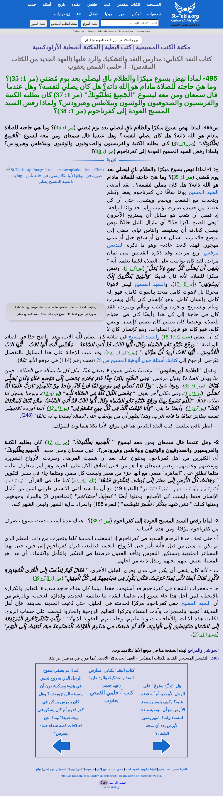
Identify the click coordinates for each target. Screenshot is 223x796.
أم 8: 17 (184, 284)
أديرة (72, 769)
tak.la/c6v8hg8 (111, 787)
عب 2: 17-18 (176, 337)
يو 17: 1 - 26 (121, 352)
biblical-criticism (125, 31)
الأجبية (136, 769)
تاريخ (105, 769)
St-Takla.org (78, 31)
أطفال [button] (93, 14)
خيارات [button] (60, 14)
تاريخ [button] (61, 4)
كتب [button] (107, 4)
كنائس (80, 769)
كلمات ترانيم (62, 769)
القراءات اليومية (149, 769)
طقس (120, 769)
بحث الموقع (90, 23)
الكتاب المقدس (180, 769)
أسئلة (128, 769)
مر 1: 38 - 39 (48, 578)
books (91, 31)
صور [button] (122, 14)
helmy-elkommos (105, 31)
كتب (98, 769)
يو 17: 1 (196, 408)
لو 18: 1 (134, 268)
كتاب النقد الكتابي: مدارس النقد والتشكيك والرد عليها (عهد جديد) (111, 678)
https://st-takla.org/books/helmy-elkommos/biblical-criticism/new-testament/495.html (111, 775)
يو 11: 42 (58, 408)
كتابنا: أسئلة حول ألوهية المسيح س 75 (136, 360)
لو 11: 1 (193, 393)
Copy (104, 782)
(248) (27, 415)
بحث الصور (38, 23)
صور (45, 769)
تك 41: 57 (84, 480)
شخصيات (90, 769)
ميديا (52, 769)
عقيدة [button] (76, 4)
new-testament (143, 31)
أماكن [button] (136, 14)
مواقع (38, 769)
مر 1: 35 (65, 127)
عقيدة (112, 769)
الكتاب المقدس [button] (128, 4)
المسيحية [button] (154, 4)
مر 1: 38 (105, 151)
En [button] (79, 14)
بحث (169, 769)
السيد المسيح (204, 192)
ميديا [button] (108, 14)
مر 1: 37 (184, 143)
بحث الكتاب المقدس (64, 23)
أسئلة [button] (47, 4)
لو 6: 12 (51, 393)
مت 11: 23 (205, 634)
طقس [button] (92, 4)
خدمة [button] (32, 4)
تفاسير (162, 769)
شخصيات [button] (155, 14)
